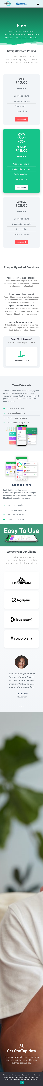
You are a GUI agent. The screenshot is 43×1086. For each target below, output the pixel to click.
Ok (22, 1083)
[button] (38, 3)
